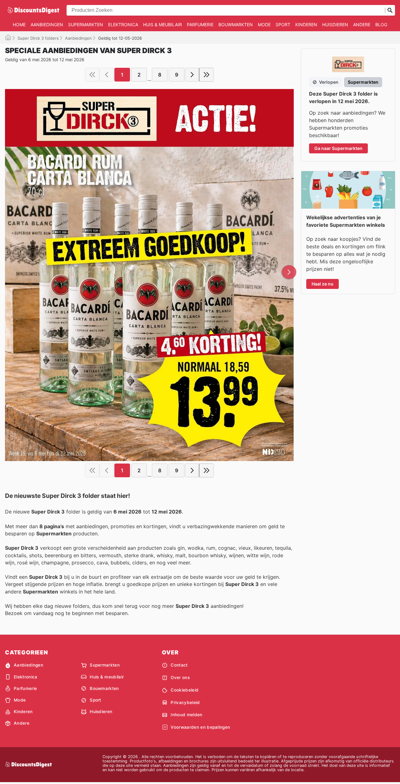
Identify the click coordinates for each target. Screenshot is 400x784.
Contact (179, 664)
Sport (283, 24)
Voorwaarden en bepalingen (200, 727)
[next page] (192, 75)
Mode (264, 24)
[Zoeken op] (390, 10)
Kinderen (306, 24)
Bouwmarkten (235, 24)
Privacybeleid (185, 702)
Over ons (180, 677)
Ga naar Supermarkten (338, 148)
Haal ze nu (322, 283)
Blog (381, 24)
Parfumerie (200, 24)
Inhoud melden (186, 714)
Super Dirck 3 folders (38, 38)
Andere (361, 24)
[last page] (206, 75)
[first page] (92, 75)
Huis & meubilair (162, 24)
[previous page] (106, 75)
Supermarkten (85, 24)
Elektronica (123, 24)
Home (19, 24)
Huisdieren (335, 24)
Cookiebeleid (184, 689)
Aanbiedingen (47, 24)
